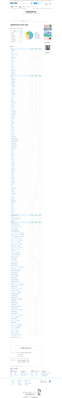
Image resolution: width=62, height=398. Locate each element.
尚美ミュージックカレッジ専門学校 (16, 243)
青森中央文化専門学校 (14, 272)
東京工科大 (13, 161)
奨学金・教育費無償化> (14, 0)
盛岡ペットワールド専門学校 (15, 320)
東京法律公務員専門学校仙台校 (16, 270)
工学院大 (12, 197)
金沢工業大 (13, 134)
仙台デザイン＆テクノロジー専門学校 (17, 247)
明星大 (12, 204)
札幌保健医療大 (13, 200)
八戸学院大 (13, 97)
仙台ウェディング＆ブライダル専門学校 (17, 240)
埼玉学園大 (13, 127)
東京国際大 (13, 163)
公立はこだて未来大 (14, 54)
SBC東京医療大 (13, 193)
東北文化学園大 (13, 111)
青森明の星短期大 (14, 138)
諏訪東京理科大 (13, 70)
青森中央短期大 (13, 136)
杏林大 (12, 195)
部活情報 (18, 20)
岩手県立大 (13, 68)
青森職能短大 (13, 220)
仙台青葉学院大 (13, 147)
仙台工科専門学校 (14, 259)
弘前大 (12, 52)
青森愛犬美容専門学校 (14, 286)
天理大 (12, 213)
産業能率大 (13, 170)
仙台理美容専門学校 (14, 277)
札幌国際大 (13, 84)
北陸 (15, 374)
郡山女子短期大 (13, 143)
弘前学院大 (13, 91)
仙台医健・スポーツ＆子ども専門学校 (17, 309)
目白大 (12, 125)
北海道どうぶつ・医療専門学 (15, 252)
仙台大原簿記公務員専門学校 (15, 293)
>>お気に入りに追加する (36, 13)
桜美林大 (12, 206)
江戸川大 (12, 152)
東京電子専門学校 (14, 311)
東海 (11, 374)
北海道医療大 (13, 79)
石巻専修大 (13, 118)
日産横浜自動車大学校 (14, 297)
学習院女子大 (13, 168)
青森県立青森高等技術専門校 (15, 218)
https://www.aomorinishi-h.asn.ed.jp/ (23, 358)
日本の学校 (12, 8)
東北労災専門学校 (14, 304)
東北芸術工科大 (13, 113)
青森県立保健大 (13, 57)
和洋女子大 (13, 209)
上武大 (12, 186)
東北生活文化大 (13, 102)
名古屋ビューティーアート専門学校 (16, 315)
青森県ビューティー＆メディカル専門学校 (17, 234)
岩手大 (12, 63)
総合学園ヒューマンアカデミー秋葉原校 (17, 284)
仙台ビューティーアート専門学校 (16, 238)
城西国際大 (13, 154)
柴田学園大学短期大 (14, 141)
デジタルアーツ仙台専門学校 (15, 327)
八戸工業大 (13, 95)
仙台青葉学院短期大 (14, 145)
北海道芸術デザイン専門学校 (15, 245)
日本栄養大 (13, 211)
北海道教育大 (13, 50)
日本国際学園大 (13, 188)
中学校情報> (22, 0)
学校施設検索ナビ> (33, 0)
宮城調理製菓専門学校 (14, 313)
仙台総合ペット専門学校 (15, 256)
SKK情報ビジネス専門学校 (15, 331)
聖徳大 (12, 156)
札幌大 (12, 77)
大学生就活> (41, 0)
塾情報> (29, 0)
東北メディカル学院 (14, 261)
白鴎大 (12, 184)
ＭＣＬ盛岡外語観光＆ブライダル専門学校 (17, 236)
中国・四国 (16, 375)
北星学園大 (13, 202)
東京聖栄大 (13, 172)
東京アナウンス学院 (14, 329)
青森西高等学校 (31, 12)
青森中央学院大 (13, 86)
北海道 (37, 8)
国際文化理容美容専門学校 (15, 281)
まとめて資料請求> (45, 0)
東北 (15, 372)
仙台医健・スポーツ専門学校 (15, 225)
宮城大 (12, 59)
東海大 (12, 175)
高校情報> (18, 0)
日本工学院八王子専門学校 (15, 290)
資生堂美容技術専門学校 (15, 279)
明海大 (12, 150)
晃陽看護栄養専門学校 (14, 265)
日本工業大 (13, 179)
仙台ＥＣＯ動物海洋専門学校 (15, 254)
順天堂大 (12, 159)
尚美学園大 (13, 129)
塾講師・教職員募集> (37, 0)
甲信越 (16, 373)
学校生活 (28, 20)
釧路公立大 (13, 72)
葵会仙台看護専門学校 (14, 302)
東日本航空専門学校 (14, 295)
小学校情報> (25, 0)
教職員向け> (49, 0)
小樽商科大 (13, 61)
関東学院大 (13, 177)
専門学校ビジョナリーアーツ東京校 (16, 288)
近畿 (11, 375)
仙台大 (12, 104)
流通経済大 (13, 122)
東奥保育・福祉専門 (14, 318)
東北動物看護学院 (14, 322)
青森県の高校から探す (19, 8)
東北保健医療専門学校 (14, 263)
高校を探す (15, 8)
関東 (11, 373)
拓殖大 (12, 120)
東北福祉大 (13, 109)
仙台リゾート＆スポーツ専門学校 (16, 324)
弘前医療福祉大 (13, 93)
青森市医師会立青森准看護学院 (16, 306)
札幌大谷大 (13, 100)
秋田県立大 (13, 66)
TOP (12, 20)
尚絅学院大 (13, 116)
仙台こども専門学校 (14, 227)
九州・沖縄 (12, 376)
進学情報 (23, 20)
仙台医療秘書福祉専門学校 (15, 231)
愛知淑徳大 (13, 181)
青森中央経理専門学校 (14, 229)
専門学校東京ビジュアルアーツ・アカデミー (18, 268)
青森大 (12, 88)
